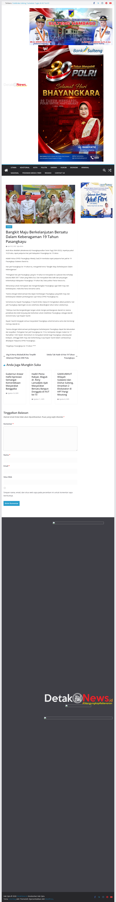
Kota (35, 167)
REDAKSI (48, 173)
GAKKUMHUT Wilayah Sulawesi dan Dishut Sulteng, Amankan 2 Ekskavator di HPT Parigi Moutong (65, 384)
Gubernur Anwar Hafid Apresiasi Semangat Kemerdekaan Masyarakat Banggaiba (14, 381)
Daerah (54, 167)
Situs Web (8, 477)
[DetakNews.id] (6, 170)
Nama (7, 455)
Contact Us (60, 173)
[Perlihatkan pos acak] (109, 170)
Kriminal (85, 167)
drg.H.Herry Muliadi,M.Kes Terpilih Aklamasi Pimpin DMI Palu (21, 356)
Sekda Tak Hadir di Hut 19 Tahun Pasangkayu (61, 356)
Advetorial (25, 167)
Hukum (64, 167)
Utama (13, 167)
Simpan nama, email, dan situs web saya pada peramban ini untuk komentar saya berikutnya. (38, 494)
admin (21, 246)
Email (7, 466)
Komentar (9, 424)
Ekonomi (74, 167)
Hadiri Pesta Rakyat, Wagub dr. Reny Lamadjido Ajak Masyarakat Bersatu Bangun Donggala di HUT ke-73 (40, 384)
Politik (44, 167)
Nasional (15, 173)
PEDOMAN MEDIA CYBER (31, 173)
